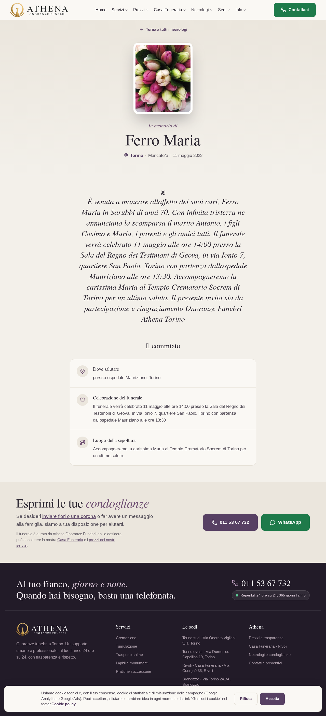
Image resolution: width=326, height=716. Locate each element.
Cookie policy (63, 704)
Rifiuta (246, 698)
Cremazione (126, 638)
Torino (136, 155)
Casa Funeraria (70, 540)
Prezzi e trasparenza (266, 638)
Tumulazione (126, 646)
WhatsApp (289, 522)
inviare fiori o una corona (69, 516)
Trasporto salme (129, 654)
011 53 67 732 (234, 522)
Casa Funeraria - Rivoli (268, 646)
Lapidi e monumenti (132, 663)
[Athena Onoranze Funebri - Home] (39, 10)
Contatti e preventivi (265, 663)
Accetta (272, 698)
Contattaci (299, 10)
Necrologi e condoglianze (270, 654)
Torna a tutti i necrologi (166, 29)
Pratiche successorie (133, 671)
